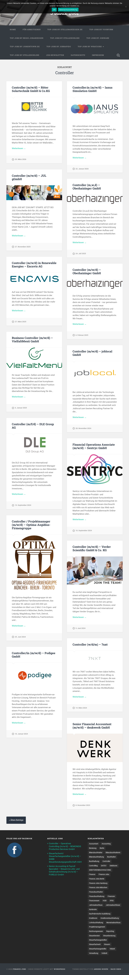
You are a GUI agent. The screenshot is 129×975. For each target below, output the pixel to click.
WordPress (59, 969)
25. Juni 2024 (20, 637)
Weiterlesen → (19, 148)
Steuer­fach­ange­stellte (97, 949)
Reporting (110, 931)
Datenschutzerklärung (68, 10)
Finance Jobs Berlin (96, 879)
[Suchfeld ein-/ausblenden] (118, 55)
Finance (92, 874)
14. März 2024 (81, 708)
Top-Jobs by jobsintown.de (25, 46)
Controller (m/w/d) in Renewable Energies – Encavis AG (34, 264)
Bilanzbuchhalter (95, 853)
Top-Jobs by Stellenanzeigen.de (65, 29)
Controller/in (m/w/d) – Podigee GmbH (33, 654)
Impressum (98, 55)
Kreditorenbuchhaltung (110, 918)
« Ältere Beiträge (16, 820)
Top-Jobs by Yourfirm (101, 29)
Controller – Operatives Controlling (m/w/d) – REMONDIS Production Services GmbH (65, 846)
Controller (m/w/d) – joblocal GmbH (92, 353)
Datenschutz (78, 55)
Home (13, 29)
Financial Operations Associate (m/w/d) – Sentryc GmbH (94, 446)
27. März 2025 (20, 322)
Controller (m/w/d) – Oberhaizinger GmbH (87, 271)
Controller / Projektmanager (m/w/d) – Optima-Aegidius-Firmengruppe (31, 524)
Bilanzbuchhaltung (96, 857)
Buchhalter (111, 857)
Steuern (107, 944)
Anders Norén (101, 969)
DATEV (103, 866)
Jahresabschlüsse (113, 905)
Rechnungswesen (96, 931)
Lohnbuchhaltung (96, 923)
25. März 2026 (20, 159)
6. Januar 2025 (21, 408)
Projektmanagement (97, 927)
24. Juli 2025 (81, 254)
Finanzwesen (94, 901)
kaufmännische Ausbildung (99, 914)
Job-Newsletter (55, 55)
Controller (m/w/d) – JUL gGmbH (29, 177)
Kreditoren (93, 918)
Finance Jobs (104, 874)
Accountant (93, 844)
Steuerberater (94, 936)
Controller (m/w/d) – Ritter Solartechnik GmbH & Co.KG (31, 89)
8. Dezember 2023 (83, 805)
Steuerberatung (109, 936)
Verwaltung (93, 953)
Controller (106, 861)
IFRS (112, 901)
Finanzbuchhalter (96, 892)
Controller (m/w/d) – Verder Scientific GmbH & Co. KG (92, 548)
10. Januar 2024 (21, 734)
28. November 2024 (83, 428)
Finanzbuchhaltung (96, 896)
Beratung (92, 848)
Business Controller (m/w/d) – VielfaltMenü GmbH (32, 339)
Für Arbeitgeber (32, 29)
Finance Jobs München (98, 887)
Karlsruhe (93, 909)
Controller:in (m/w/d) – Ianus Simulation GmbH (92, 89)
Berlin (102, 848)
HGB (104, 901)
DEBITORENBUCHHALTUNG (100, 870)
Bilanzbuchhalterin (113, 853)
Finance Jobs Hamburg (98, 883)
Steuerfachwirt (95, 944)
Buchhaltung (94, 861)
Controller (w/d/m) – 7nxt (90, 644)
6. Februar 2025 (82, 335)
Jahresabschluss (95, 905)
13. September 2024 (23, 505)
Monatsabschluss (113, 923)
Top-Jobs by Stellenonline (65, 38)
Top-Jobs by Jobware (97, 38)
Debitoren (113, 866)
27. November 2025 (22, 247)
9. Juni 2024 (80, 628)
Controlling (93, 866)
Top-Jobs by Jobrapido (58, 46)
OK (54, 10)
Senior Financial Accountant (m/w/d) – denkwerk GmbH (92, 725)
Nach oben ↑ (117, 969)
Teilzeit (112, 949)
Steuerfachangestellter (98, 940)
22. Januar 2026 (82, 169)
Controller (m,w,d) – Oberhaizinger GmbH (87, 186)
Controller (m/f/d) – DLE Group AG (33, 425)
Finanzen (111, 896)
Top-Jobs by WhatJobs (90, 46)
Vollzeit (104, 953)
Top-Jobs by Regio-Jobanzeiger (26, 38)
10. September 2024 (84, 531)
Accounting (106, 844)
